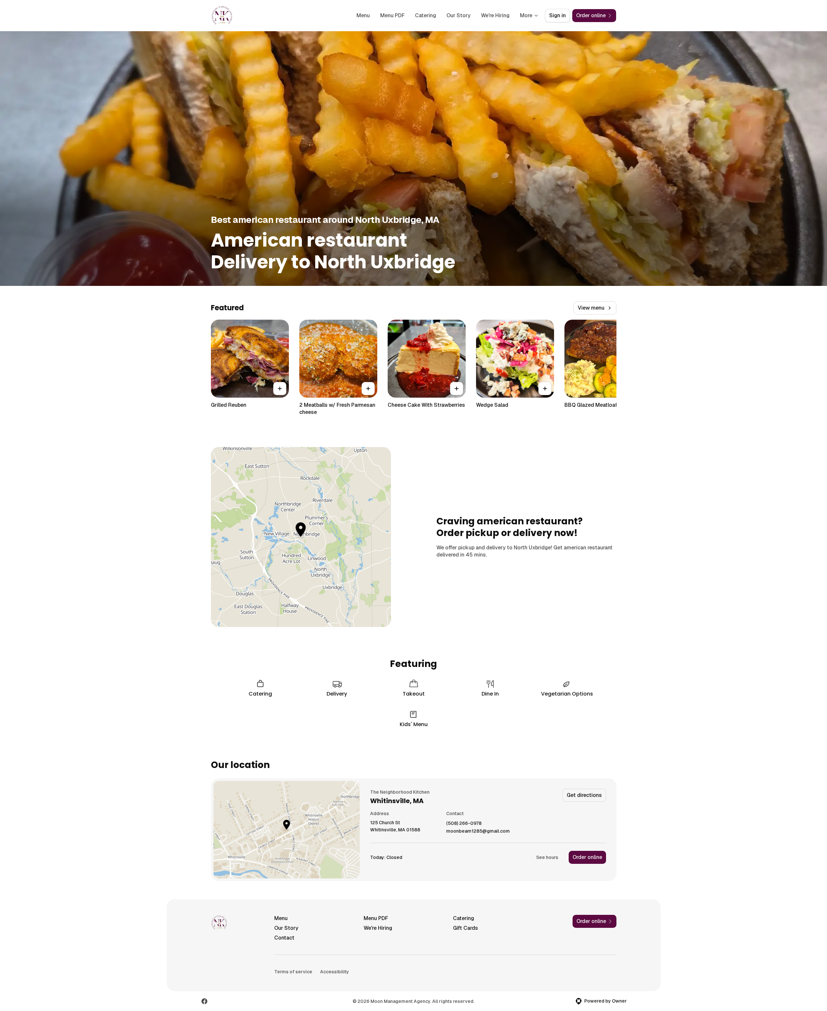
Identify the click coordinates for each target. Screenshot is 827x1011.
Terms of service (293, 972)
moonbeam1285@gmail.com (478, 831)
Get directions (584, 795)
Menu (363, 15)
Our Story (458, 15)
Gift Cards (465, 928)
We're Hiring (495, 15)
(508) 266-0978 (464, 823)
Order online (587, 857)
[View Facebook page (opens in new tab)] (204, 1001)
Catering (425, 15)
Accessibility (334, 972)
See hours (547, 857)
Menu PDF (392, 15)
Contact (284, 937)
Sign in (557, 15)
